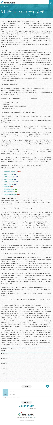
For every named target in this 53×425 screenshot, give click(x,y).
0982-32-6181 (26, 406)
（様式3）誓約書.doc (9, 179)
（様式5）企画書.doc (9, 184)
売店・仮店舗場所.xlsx (9, 191)
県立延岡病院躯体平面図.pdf (10, 194)
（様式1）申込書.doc (9, 174)
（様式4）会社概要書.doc (10, 181)
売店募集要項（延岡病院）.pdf (11, 171)
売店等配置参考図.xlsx (9, 189)
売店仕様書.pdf (7, 186)
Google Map (33, 417)
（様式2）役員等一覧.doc (10, 176)
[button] (51, 2)
